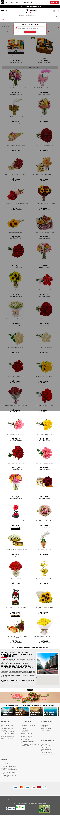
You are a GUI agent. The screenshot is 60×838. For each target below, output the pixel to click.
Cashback (54, 11)
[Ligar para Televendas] (7, 11)
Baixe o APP (54, 2)
